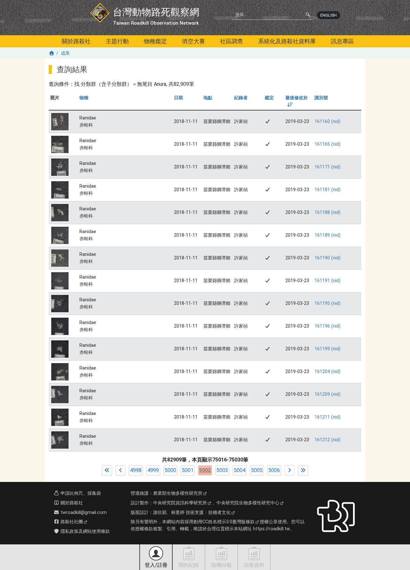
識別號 (321, 98)
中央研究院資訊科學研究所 (180, 503)
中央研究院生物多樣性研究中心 (248, 503)
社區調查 (231, 41)
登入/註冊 (156, 565)
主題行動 (117, 41)
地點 (207, 98)
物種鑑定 (155, 41)
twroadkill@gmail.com (83, 512)
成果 (65, 53)
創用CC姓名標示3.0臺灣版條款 (224, 522)
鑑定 (269, 98)
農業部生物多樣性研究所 (177, 493)
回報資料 (254, 565)
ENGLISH (328, 15)
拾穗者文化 (219, 512)
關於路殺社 (76, 41)
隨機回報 (221, 565)
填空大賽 (193, 41)
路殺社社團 (71, 522)
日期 (178, 98)
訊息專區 (342, 41)
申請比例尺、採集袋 (80, 493)
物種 (83, 98)
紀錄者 (241, 98)
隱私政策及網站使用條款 (84, 531)
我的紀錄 (188, 565)
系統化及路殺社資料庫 (287, 41)
